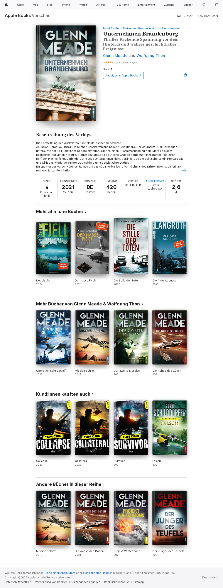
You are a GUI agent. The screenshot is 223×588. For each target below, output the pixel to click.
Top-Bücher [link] (184, 16)
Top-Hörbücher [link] (208, 16)
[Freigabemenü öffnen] (185, 75)
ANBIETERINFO (155, 181)
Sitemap (138, 582)
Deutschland (210, 577)
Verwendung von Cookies (51, 582)
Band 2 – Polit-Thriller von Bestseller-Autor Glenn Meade (141, 28)
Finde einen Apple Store (60, 572)
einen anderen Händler (97, 572)
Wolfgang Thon (151, 55)
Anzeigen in (122, 75)
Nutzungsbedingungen (85, 582)
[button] (204, 5)
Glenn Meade (115, 55)
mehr (183, 170)
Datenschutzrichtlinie (18, 582)
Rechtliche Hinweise (117, 582)
